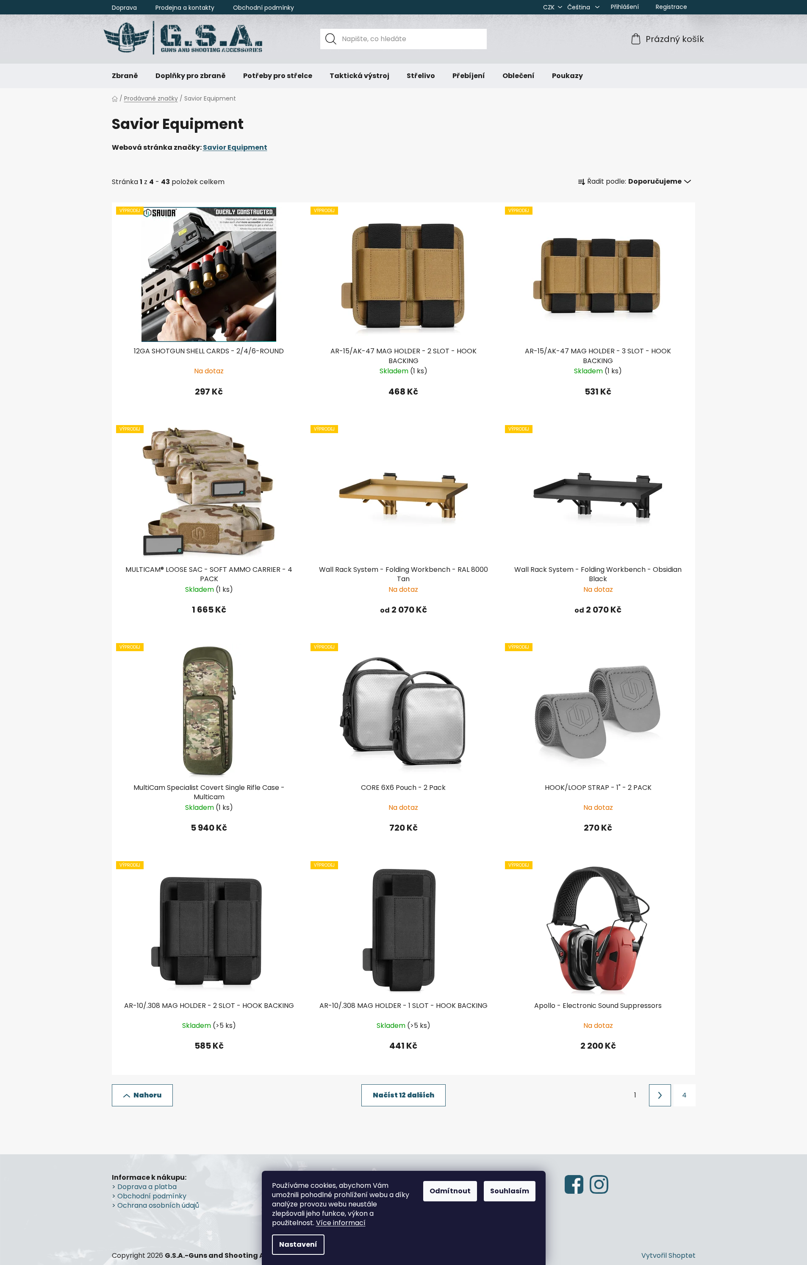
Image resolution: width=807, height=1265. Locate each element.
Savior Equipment (235, 147)
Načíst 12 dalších (403, 1095)
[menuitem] (125, 76)
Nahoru (147, 1095)
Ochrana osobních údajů (158, 1205)
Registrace (671, 7)
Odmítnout (450, 1191)
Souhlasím (509, 1191)
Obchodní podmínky (263, 7)
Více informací (341, 1223)
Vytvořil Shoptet (668, 1255)
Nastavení (298, 1244)
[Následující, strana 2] (660, 1095)
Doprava (124, 7)
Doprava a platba (147, 1187)
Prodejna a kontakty (184, 7)
